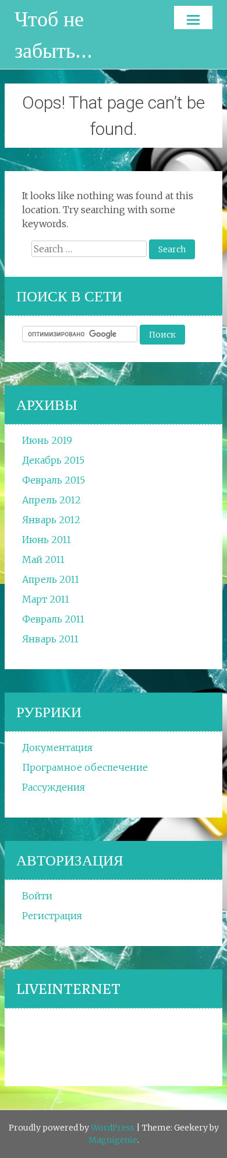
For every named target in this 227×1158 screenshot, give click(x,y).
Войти (37, 896)
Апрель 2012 (51, 500)
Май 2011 (43, 559)
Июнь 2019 (47, 440)
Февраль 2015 (53, 480)
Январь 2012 (51, 520)
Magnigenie (112, 1140)
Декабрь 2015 (53, 460)
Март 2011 (45, 599)
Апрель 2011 (50, 579)
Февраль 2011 (53, 619)
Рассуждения (53, 787)
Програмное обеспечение (85, 767)
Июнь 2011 (46, 539)
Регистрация (52, 915)
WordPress (112, 1127)
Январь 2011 (50, 639)
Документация (57, 747)
